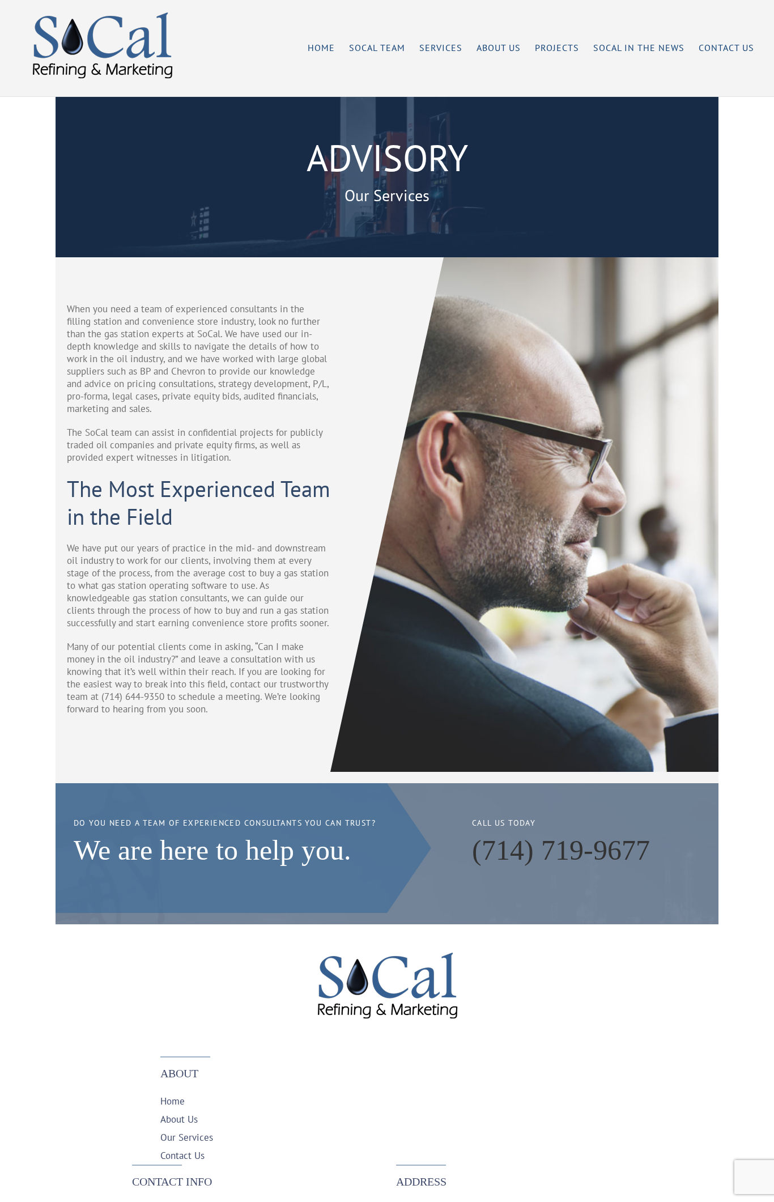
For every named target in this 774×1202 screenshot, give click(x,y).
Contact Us (182, 1155)
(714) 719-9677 (561, 850)
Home (172, 1101)
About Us (179, 1119)
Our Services (186, 1137)
